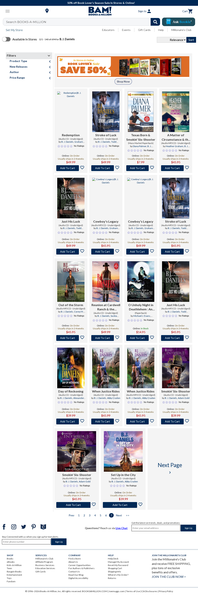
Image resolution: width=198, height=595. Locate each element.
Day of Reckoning (70, 391)
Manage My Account (118, 561)
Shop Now (123, 81)
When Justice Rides (106, 391)
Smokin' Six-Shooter (175, 391)
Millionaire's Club (181, 29)
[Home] (99, 11)
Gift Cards (144, 29)
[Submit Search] (155, 22)
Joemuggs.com (117, 591)
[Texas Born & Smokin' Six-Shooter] (140, 111)
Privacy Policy (166, 591)
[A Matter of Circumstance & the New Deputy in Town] (175, 111)
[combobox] (84, 22)
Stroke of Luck (105, 135)
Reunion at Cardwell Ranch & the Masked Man (105, 307)
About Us (73, 561)
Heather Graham (174, 146)
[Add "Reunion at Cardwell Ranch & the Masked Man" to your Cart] (105, 338)
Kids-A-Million (14, 565)
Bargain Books (14, 571)
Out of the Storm (70, 305)
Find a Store (74, 558)
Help (161, 29)
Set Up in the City (123, 475)
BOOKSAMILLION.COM (94, 591)
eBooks (11, 561)
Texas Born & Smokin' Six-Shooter (140, 137)
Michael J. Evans (141, 315)
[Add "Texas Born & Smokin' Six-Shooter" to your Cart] (140, 168)
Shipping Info (114, 571)
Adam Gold (183, 398)
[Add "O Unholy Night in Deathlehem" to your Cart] (140, 338)
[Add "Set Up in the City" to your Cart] (123, 505)
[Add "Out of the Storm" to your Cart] (70, 338)
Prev (71, 515)
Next (119, 515)
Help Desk (113, 558)
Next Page (170, 468)
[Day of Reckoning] (70, 368)
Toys (9, 578)
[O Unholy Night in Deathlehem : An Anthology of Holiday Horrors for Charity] (140, 281)
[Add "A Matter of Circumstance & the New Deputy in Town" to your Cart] (175, 168)
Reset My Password (118, 565)
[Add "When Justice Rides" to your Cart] (105, 421)
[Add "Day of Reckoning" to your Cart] (70, 421)
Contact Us (74, 571)
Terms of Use (133, 591)
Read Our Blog (75, 574)
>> (127, 515)
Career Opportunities (79, 565)
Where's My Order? (118, 574)
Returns (112, 578)
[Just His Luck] (70, 198)
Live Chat (122, 528)
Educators (108, 29)
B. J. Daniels (67, 141)
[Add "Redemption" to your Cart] (70, 168)
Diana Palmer (139, 146)
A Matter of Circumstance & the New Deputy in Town (176, 137)
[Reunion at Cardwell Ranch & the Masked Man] (105, 281)
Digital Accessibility (78, 578)
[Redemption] (70, 111)
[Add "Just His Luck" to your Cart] (70, 252)
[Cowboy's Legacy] (105, 198)
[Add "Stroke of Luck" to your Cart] (105, 168)
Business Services (44, 565)
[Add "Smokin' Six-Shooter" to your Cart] (175, 421)
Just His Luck (70, 221)
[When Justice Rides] (105, 368)
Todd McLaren (108, 143)
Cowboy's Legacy (106, 221)
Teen (9, 568)
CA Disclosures (149, 591)
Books (10, 558)
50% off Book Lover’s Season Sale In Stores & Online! (101, 2)
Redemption (71, 135)
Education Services (45, 568)
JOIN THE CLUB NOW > (169, 576)
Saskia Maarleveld (108, 317)
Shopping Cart (115, 568)
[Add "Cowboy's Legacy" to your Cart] (105, 252)
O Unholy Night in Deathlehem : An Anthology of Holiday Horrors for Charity (140, 307)
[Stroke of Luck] (105, 111)
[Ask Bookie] (178, 22)
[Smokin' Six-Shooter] (175, 368)
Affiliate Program (44, 561)
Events (126, 29)
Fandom (11, 581)
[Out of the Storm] (70, 281)
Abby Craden (113, 398)
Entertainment (14, 574)
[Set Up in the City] (123, 451)
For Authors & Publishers (81, 568)
